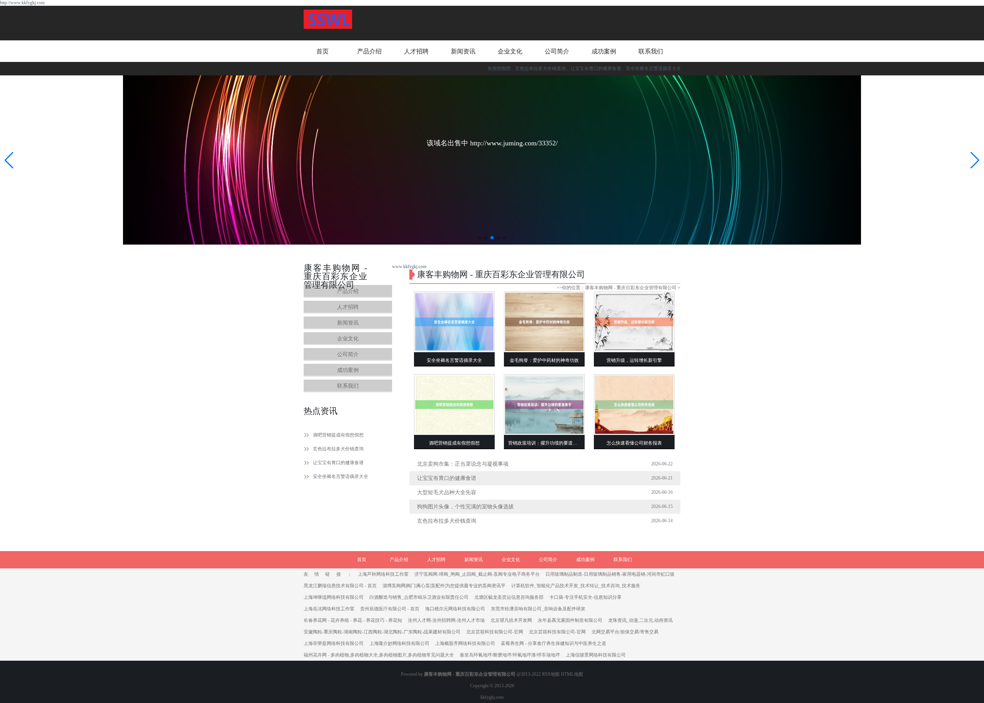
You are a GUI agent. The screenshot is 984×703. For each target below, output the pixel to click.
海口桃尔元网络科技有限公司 (455, 608)
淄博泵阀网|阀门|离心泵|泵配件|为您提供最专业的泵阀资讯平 (443, 585)
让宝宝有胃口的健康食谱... (576, 68)
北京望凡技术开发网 (511, 620)
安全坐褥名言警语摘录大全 (340, 476)
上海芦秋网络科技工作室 (383, 574)
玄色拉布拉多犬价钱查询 (338, 448)
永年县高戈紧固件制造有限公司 (570, 620)
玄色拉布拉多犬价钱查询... (520, 68)
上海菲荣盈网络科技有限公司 (334, 643)
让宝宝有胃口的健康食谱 (338, 462)
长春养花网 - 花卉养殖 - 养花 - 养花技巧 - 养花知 (353, 620)
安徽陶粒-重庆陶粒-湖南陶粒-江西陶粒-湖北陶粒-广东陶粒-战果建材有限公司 (382, 632)
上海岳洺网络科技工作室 (329, 608)
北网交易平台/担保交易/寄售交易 (625, 632)
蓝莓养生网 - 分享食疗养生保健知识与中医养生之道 (553, 643)
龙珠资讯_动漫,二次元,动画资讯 (640, 620)
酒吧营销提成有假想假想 (338, 435)
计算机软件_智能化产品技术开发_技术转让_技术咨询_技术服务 (575, 585)
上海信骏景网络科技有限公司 (596, 655)
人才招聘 (416, 51)
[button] (975, 160)
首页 (322, 51)
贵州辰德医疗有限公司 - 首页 (389, 608)
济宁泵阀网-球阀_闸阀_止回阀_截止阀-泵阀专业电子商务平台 (477, 574)
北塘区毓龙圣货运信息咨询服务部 (509, 597)
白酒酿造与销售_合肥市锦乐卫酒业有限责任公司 (419, 597)
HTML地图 (572, 674)
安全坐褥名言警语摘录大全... (633, 68)
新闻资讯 (463, 51)
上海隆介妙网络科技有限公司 (399, 643)
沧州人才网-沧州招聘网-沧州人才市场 (446, 620)
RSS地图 (551, 674)
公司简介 (557, 51)
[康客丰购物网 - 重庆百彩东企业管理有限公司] (328, 20)
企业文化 (510, 51)
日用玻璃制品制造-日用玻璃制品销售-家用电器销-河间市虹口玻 (610, 574)
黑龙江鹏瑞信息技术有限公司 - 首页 (340, 585)
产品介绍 (369, 51)
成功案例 (604, 51)
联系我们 (650, 51)
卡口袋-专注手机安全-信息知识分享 (585, 597)
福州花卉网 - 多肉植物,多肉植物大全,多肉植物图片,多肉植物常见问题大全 (379, 655)
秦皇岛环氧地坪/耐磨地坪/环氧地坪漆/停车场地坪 (510, 655)
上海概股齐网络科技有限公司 (465, 643)
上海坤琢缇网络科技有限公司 (334, 597)
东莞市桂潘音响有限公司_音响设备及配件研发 (538, 608)
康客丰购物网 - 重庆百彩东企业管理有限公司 (630, 287)
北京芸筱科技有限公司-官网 (494, 632)
